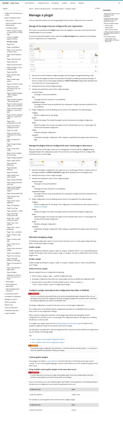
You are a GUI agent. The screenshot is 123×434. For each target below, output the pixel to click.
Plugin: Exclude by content (15, 84)
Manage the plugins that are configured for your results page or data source (111, 20)
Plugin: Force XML (12, 130)
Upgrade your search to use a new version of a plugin (14, 276)
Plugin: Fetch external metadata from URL (13, 126)
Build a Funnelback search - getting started (14, 24)
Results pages (10, 281)
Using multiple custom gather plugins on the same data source (112, 40)
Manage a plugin (12, 41)
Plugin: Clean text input (14, 59)
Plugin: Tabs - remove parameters (13, 228)
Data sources (10, 20)
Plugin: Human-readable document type (14, 154)
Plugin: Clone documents (14, 65)
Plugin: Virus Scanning (13, 256)
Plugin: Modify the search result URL (14, 183)
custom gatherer (52, 361)
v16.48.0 (97, 8)
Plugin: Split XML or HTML (15, 211)
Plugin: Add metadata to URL (14, 55)
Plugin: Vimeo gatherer (14, 253)
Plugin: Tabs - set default (14, 232)
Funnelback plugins (11, 28)
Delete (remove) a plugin (111, 29)
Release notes (9, 305)
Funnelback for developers (13, 296)
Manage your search (11, 299)
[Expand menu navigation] (3, 13)
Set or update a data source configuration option (48, 342)
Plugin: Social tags (12, 208)
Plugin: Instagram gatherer (15, 158)
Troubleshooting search (12, 310)
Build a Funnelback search (12, 18)
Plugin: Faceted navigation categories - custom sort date (15, 110)
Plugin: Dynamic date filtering (13, 75)
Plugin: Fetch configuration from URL (14, 122)
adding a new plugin (40, 207)
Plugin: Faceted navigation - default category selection (15, 94)
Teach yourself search (11, 308)
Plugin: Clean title (12, 62)
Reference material (10, 302)
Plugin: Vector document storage (14, 249)
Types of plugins (12, 272)
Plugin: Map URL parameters (12, 164)
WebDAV (33, 296)
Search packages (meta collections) (12, 290)
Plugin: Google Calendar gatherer (14, 145)
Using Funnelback (10, 313)
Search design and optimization (11, 285)
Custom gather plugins (110, 36)
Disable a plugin (109, 27)
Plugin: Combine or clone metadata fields (14, 68)
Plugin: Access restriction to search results (14, 51)
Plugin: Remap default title (15, 193)
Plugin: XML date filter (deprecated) (13, 268)
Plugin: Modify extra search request (13, 176)
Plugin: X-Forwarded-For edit (14, 264)
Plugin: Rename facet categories (13, 197)
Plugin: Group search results (13, 149)
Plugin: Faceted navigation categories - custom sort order (15, 116)
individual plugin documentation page (68, 323)
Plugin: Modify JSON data (14, 180)
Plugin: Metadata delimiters (12, 169)
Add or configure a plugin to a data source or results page (15, 32)
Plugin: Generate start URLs (13, 140)
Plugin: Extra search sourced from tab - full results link (13, 88)
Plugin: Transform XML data (14, 240)
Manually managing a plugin (111, 23)
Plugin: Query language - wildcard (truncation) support (14, 188)
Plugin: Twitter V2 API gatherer (13, 245)
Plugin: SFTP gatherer (13, 205)
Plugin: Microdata (12, 172)
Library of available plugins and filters (12, 38)
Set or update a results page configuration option (48, 339)
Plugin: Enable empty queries (13, 80)
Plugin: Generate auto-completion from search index (14, 134)
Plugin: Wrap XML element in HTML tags (13, 259)
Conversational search (11, 294)
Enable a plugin (109, 25)
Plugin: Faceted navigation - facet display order (15, 100)
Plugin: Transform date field (14, 235)
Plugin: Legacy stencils (13, 160)
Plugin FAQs (10, 44)
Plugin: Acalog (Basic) (13, 47)
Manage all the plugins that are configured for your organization (112, 15)
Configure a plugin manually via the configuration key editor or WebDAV (112, 33)
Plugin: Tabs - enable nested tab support (13, 219)
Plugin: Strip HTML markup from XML (12, 214)
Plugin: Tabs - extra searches (12, 223)
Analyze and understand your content (14, 14)
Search (5, 8)
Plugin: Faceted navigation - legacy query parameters (15, 105)
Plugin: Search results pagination (13, 201)
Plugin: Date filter (12, 72)
